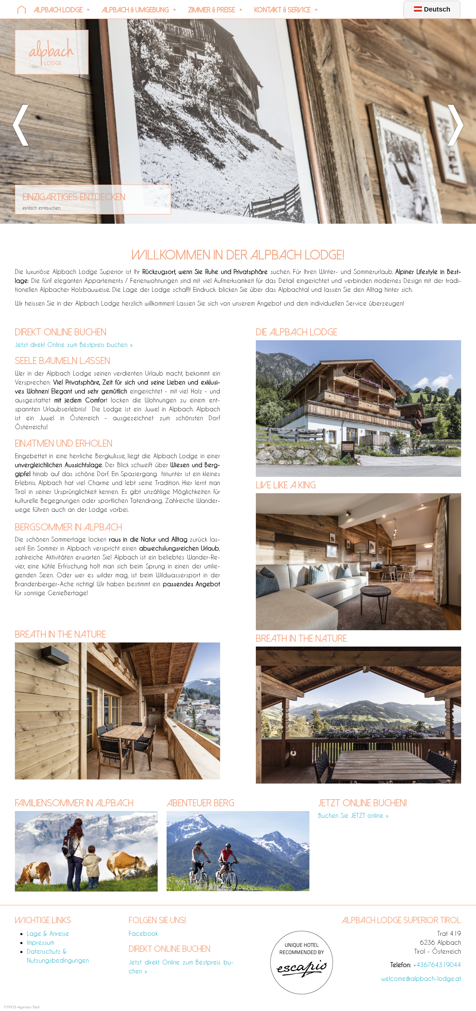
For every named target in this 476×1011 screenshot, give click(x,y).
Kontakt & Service (282, 10)
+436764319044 (437, 964)
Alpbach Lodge (58, 10)
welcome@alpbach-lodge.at (421, 978)
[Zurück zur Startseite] (52, 72)
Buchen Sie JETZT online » (353, 815)
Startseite (21, 9)
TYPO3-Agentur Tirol (21, 1007)
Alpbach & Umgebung (135, 10)
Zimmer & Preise (211, 10)
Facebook (143, 933)
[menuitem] (21, 9)
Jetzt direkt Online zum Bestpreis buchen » (74, 344)
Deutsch (436, 9)
